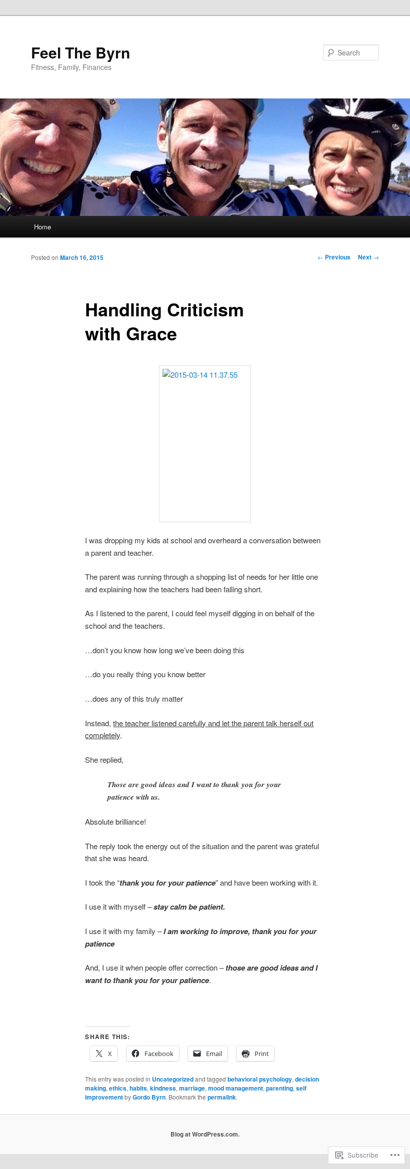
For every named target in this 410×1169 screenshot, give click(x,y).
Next (368, 256)
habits (138, 1088)
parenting (279, 1088)
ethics (117, 1088)
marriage (192, 1088)
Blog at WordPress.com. (205, 1134)
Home (42, 226)
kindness (163, 1088)
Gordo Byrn (149, 1097)
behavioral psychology (260, 1079)
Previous (334, 256)
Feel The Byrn (80, 52)
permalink (222, 1097)
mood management (235, 1088)
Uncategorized (173, 1079)
